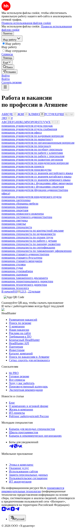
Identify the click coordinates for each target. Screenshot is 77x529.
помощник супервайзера (17, 271)
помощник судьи (12, 267)
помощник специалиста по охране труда (27, 237)
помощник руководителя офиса (21, 132)
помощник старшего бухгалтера (21, 257)
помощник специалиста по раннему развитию (31, 244)
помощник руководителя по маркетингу (27, 139)
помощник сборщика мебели (19, 203)
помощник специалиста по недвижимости (28, 234)
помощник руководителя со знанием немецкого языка (35, 179)
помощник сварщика (14, 207)
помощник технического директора (24, 284)
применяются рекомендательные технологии (32, 489)
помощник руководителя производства (26, 169)
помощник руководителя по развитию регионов (32, 159)
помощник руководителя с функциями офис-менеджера (37, 183)
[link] (7, 67)
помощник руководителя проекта (22, 166)
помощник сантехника (15, 200)
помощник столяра (13, 264)
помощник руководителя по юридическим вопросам (35, 163)
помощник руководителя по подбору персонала (31, 149)
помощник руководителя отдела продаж (27, 125)
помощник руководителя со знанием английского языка (37, 173)
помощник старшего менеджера (21, 261)
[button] (5, 75)
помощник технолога (15, 288)
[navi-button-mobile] (5, 87)
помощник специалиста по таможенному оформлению (36, 250)
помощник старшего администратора (25, 254)
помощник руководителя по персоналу (26, 146)
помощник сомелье (13, 223)
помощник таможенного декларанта (24, 278)
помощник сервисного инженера (22, 213)
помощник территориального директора (27, 281)
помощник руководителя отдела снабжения (29, 129)
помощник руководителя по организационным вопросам (37, 142)
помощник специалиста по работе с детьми (29, 240)
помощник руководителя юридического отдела (31, 196)
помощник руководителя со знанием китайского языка (36, 176)
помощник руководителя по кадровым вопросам (32, 136)
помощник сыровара (14, 274)
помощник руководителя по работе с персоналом (32, 156)
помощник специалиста (16, 227)
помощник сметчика (14, 220)
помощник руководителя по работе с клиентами (32, 152)
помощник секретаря (14, 210)
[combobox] (17, 518)
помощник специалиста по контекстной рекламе (32, 230)
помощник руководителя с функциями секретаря (32, 186)
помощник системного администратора (26, 217)
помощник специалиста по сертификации (28, 247)
